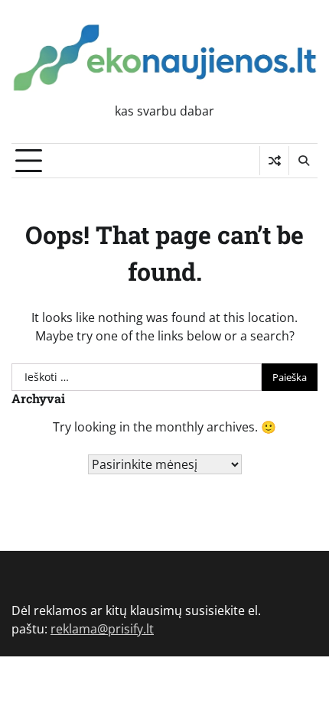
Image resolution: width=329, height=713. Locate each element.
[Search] (303, 160)
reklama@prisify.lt (102, 628)
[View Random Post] (274, 160)
